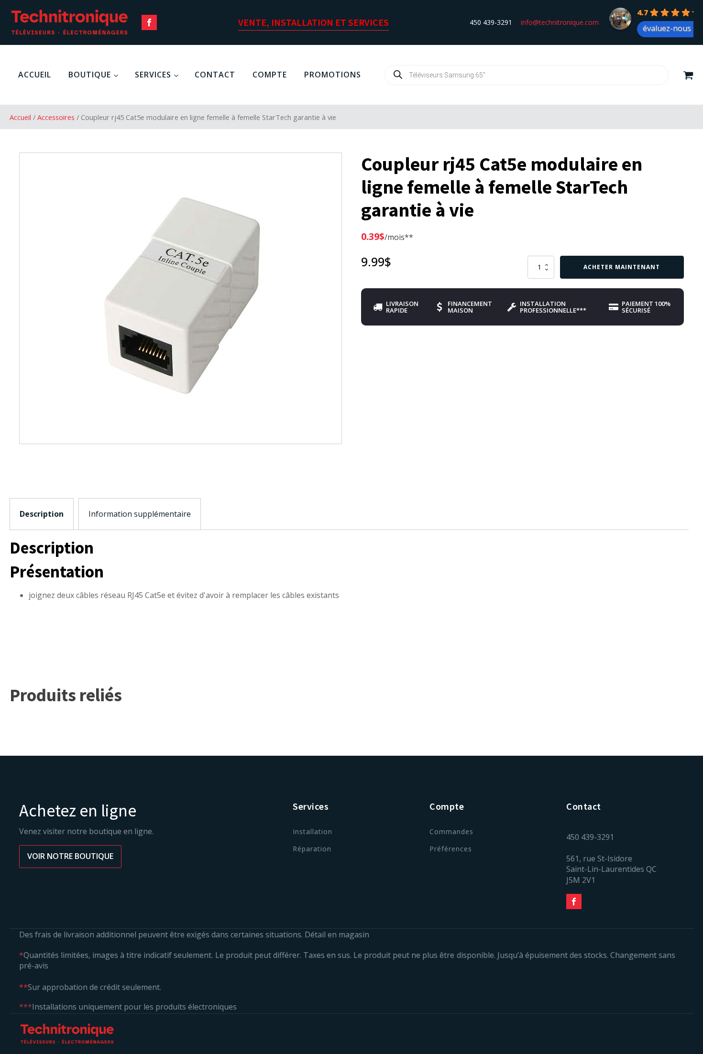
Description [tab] (42, 514)
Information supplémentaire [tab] (139, 514)
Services (153, 74)
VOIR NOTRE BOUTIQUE (70, 856)
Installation (312, 831)
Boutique (89, 74)
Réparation (312, 848)
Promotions (332, 74)
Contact (215, 74)
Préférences (450, 848)
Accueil (34, 74)
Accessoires (56, 117)
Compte (270, 74)
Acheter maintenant (621, 267)
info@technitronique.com (560, 22)
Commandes (451, 831)
